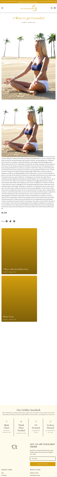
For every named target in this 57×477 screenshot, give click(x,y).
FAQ (2, 473)
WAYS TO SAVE (35, 470)
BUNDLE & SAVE (34, 473)
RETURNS (4, 475)
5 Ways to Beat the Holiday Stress (15, 269)
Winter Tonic (8, 317)
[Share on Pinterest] (14, 221)
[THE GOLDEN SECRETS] (28, 8)
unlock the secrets (42, 464)
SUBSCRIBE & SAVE (35, 475)
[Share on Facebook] (6, 221)
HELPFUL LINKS (6, 470)
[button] (51, 8)
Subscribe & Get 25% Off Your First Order (23, 1)
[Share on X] (10, 221)
